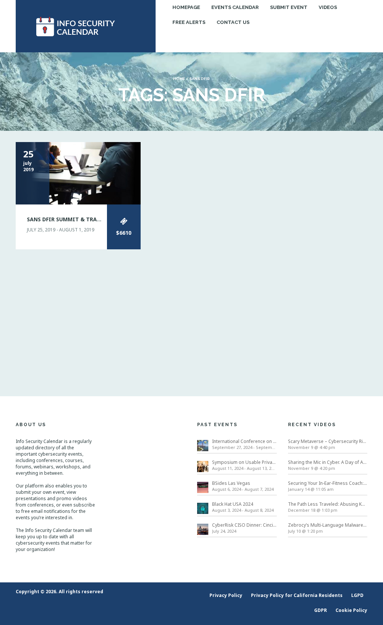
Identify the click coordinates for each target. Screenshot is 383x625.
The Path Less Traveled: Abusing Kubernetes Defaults (328, 504)
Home (179, 79)
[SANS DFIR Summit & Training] (78, 173)
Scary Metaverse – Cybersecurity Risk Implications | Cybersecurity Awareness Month (328, 441)
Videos (328, 7)
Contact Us (233, 22)
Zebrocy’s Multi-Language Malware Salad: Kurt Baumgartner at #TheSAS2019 (328, 525)
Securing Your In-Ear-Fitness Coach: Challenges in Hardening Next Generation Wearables (328, 483)
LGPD (357, 595)
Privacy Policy (225, 595)
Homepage (186, 7)
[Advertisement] (328, 254)
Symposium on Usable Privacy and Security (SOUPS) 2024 (244, 462)
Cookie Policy (351, 610)
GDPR (320, 610)
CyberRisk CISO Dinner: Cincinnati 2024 (244, 525)
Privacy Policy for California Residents (297, 595)
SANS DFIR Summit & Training (70, 219)
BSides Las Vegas (231, 483)
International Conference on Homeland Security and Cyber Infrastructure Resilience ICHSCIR (244, 441)
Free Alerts (188, 22)
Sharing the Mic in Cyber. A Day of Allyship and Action (328, 462)
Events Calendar (235, 7)
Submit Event (288, 7)
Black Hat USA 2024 (232, 504)
